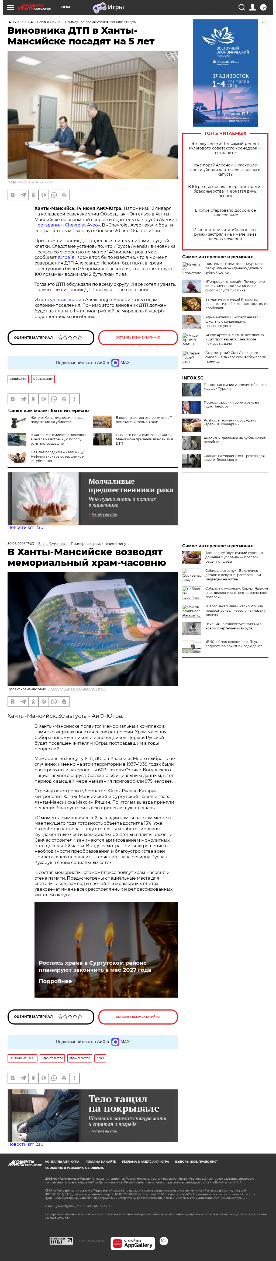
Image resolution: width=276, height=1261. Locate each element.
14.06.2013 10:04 (20, 22)
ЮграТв (66, 257)
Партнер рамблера (92, 1240)
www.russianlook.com (36, 182)
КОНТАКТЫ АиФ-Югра (62, 1162)
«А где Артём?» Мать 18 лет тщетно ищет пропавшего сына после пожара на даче (234, 339)
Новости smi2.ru (25, 527)
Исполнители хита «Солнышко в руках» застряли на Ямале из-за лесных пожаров (225, 234)
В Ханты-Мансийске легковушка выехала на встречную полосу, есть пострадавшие (58, 439)
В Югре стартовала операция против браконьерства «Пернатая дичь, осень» (225, 191)
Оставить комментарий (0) (138, 337)
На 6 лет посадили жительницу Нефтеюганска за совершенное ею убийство (57, 456)
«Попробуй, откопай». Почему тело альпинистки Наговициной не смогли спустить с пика (235, 286)
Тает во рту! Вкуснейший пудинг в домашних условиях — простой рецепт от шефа (234, 557)
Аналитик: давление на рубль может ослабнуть (234, 440)
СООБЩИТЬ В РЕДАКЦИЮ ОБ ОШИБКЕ (74, 1168)
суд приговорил (66, 299)
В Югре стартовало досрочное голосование (225, 212)
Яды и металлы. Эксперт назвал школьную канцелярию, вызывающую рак (231, 321)
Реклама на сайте (100, 1162)
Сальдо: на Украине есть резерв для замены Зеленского (234, 458)
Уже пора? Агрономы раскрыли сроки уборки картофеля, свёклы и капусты (225, 170)
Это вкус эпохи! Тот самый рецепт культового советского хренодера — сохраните (225, 148)
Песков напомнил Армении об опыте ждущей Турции (235, 387)
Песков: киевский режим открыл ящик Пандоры (231, 404)
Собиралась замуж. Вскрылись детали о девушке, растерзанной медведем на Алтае (233, 575)
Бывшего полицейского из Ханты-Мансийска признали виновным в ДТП (145, 439)
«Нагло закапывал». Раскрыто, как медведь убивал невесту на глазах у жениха (235, 610)
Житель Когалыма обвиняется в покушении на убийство (57, 420)
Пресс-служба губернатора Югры (76, 689)
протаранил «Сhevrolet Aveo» (67, 225)
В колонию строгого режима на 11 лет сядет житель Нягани (144, 420)
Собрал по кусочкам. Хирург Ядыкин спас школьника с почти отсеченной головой (236, 592)
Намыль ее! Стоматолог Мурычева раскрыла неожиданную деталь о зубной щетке (234, 268)
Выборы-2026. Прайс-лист (196, 1162)
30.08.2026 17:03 (21, 544)
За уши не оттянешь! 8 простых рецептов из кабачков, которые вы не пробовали (236, 303)
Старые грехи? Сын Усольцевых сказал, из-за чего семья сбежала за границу (235, 357)
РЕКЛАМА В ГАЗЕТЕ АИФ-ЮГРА (145, 1162)
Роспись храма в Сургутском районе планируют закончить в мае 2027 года (95, 966)
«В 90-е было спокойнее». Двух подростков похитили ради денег (233, 644)
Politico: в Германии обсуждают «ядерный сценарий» (230, 422)
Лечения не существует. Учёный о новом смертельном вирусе (233, 626)
